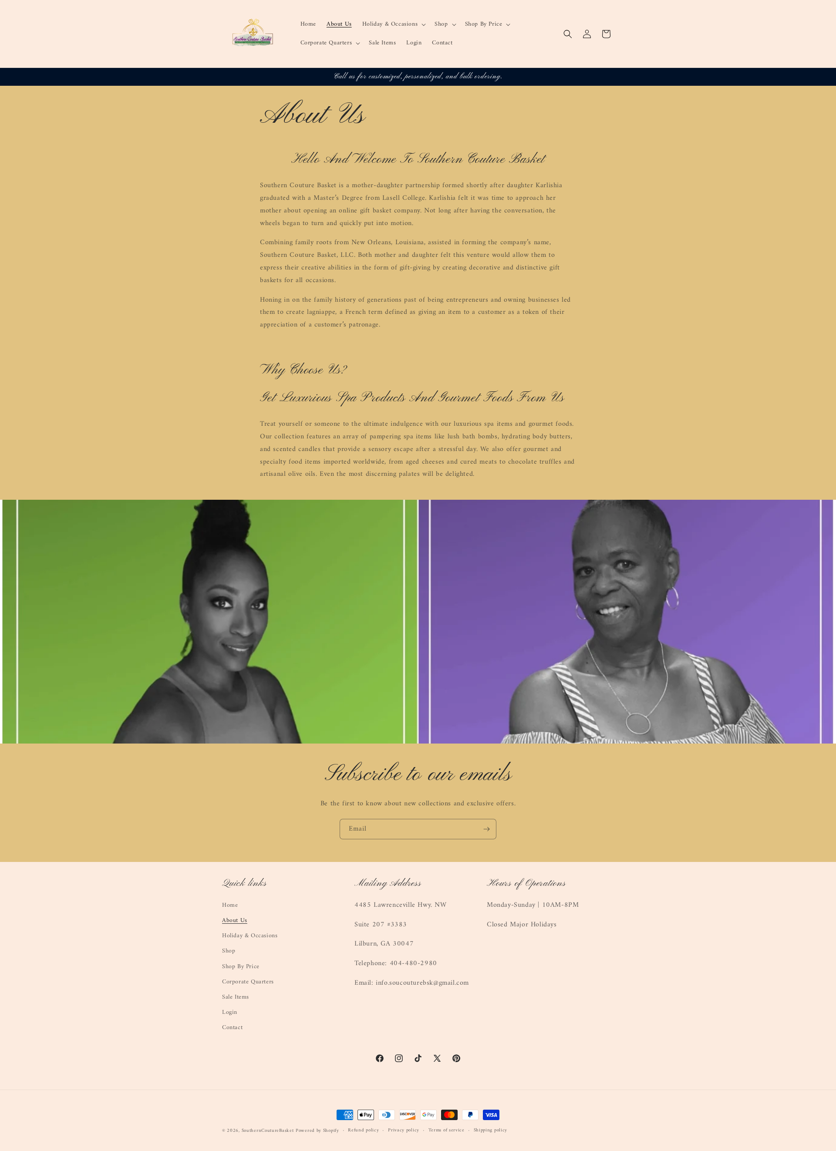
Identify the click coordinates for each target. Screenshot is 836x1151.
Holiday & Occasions (249, 935)
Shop (228, 951)
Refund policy (363, 1130)
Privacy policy (403, 1130)
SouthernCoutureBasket (268, 1131)
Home (230, 905)
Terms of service (446, 1130)
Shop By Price (241, 966)
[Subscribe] (486, 829)
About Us (234, 920)
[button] (393, 24)
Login (229, 1012)
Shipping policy (491, 1130)
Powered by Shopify (317, 1131)
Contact (232, 1027)
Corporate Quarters (248, 981)
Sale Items (235, 997)
